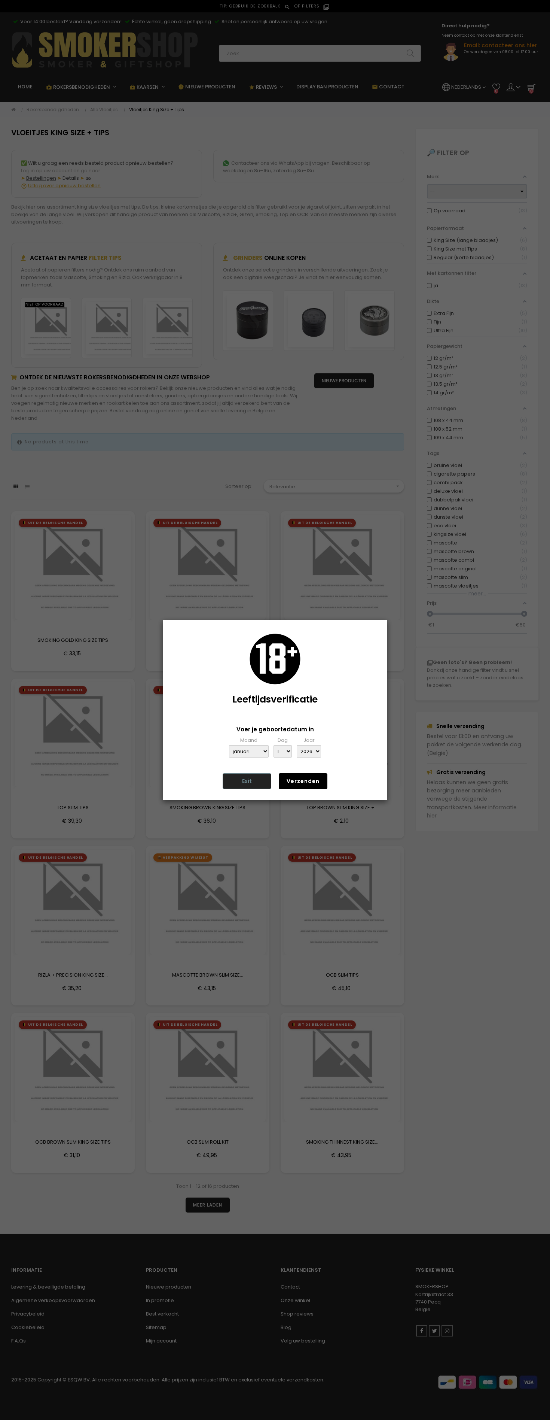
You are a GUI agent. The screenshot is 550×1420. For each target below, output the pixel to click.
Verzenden (303, 781)
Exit (247, 781)
